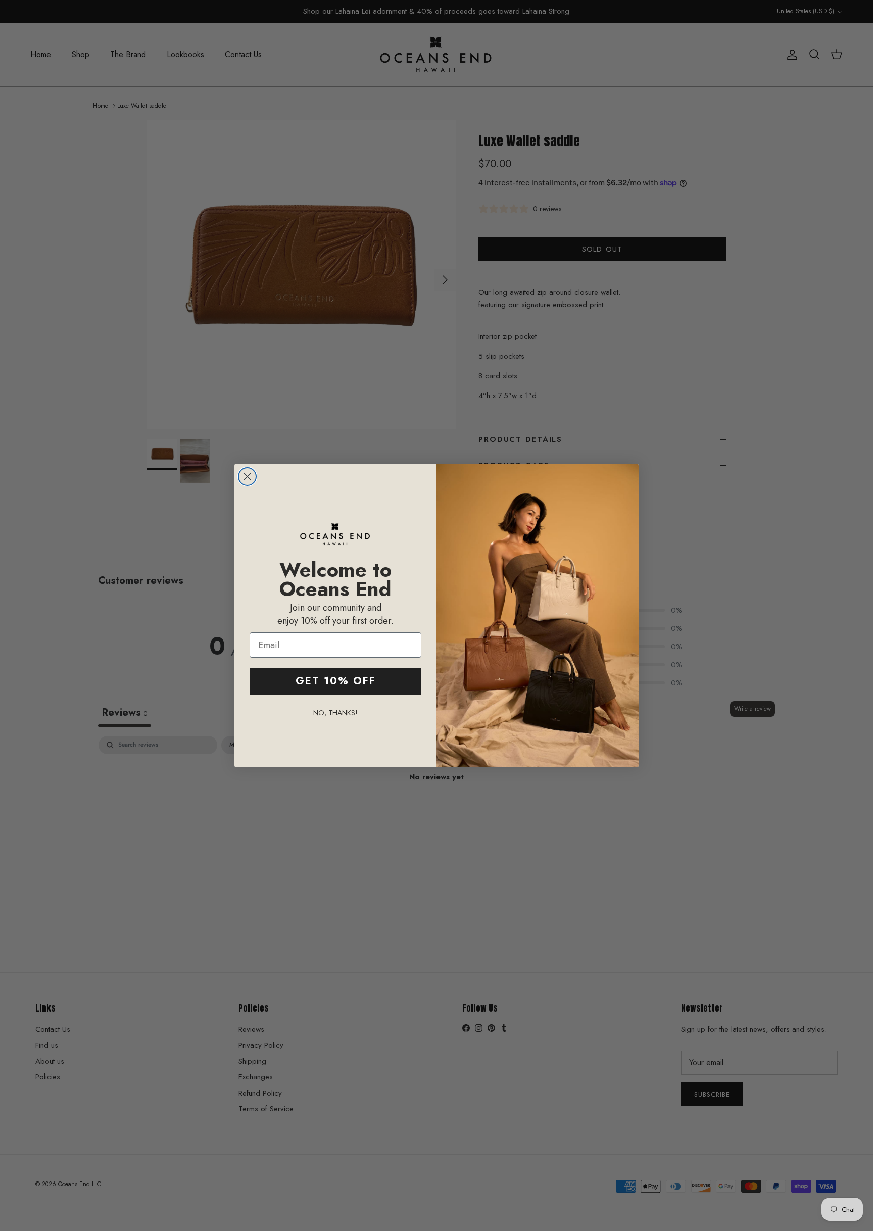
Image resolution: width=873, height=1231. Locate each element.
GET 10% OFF (336, 681)
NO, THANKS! (335, 713)
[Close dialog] (247, 476)
